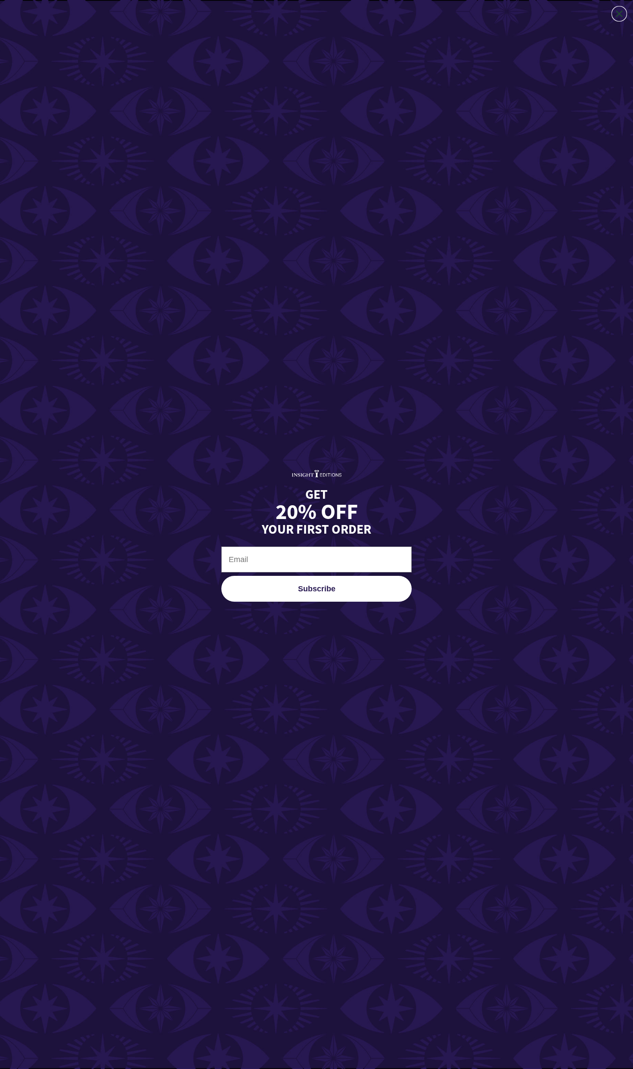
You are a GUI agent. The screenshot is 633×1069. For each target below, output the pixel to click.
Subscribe (316, 588)
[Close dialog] (619, 14)
